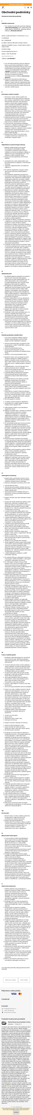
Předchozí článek (10, 980)
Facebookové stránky (10, 1012)
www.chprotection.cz (7, 56)
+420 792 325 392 (9, 1010)
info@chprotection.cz (10, 1008)
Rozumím (16, 1112)
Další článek (24, 980)
